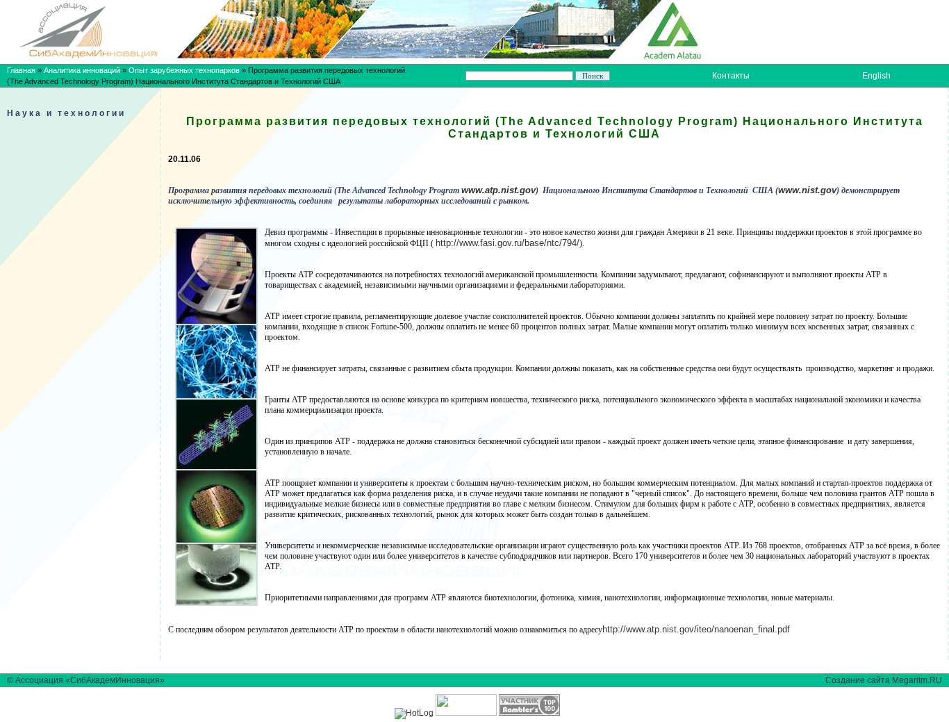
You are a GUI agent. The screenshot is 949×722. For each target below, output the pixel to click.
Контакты (731, 76)
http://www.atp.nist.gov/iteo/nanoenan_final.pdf (696, 629)
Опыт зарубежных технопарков (184, 70)
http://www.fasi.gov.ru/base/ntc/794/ (507, 243)
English (876, 76)
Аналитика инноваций (82, 70)
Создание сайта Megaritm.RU (883, 680)
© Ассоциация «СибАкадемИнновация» (86, 680)
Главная (21, 70)
